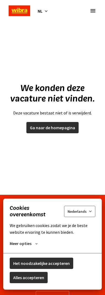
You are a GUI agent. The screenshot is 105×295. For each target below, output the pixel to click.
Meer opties (21, 243)
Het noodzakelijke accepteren (41, 263)
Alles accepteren (28, 277)
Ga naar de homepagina (52, 127)
